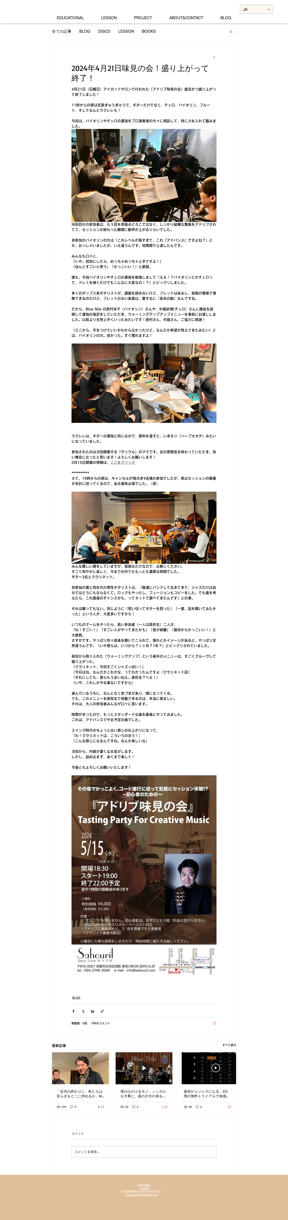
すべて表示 (229, 1045)
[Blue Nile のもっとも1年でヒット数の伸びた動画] (144, 1068)
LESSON (126, 31)
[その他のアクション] (214, 57)
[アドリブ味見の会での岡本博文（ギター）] (80, 1068)
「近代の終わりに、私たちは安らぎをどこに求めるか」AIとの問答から (79, 1094)
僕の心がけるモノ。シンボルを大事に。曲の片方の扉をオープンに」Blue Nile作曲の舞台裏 (143, 1094)
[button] (231, 31)
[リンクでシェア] (102, 1011)
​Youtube (144, 1188)
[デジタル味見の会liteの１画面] (207, 1068)
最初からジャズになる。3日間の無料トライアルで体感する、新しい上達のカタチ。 (207, 1094)
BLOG (84, 31)
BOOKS (149, 31)
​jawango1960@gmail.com (141, 1194)
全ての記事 (62, 31)
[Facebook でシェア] (73, 1011)
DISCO (104, 31)
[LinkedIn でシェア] (92, 1011)
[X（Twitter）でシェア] (83, 1011)
